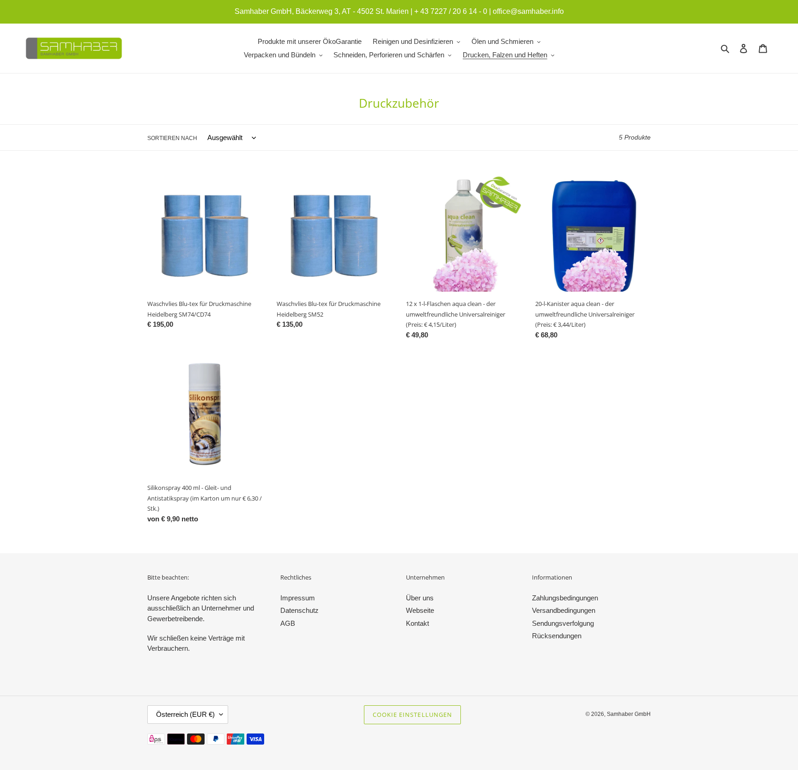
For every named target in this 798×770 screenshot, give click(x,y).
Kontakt (417, 623)
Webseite (420, 610)
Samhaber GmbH (629, 714)
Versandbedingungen (563, 610)
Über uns (420, 598)
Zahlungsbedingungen (565, 598)
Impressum (297, 598)
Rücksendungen (556, 636)
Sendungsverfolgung (563, 623)
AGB (287, 623)
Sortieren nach (172, 138)
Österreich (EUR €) (185, 714)
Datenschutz (299, 610)
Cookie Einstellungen (412, 714)
